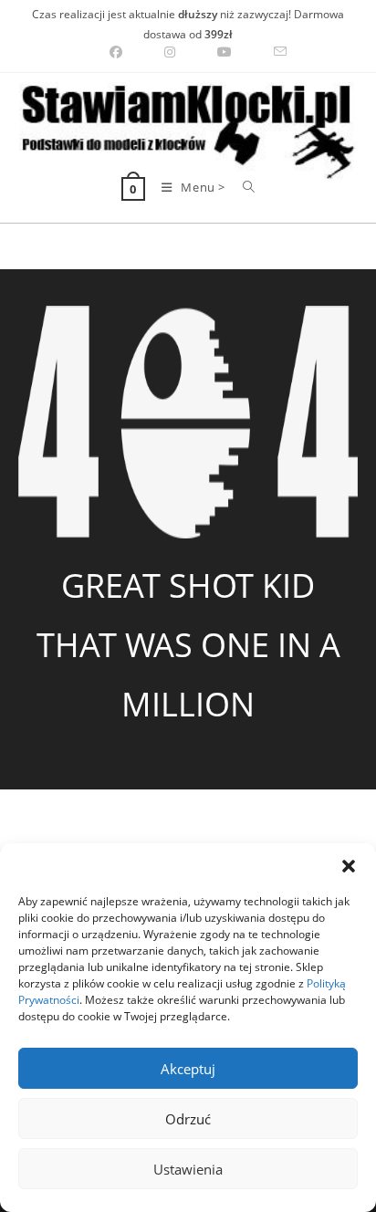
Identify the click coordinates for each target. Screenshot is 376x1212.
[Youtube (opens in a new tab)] (224, 52)
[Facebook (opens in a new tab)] (116, 52)
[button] (348, 866)
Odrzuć (188, 1119)
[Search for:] (242, 187)
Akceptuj (188, 1069)
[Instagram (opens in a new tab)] (169, 52)
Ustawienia (188, 1169)
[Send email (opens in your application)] (270, 52)
